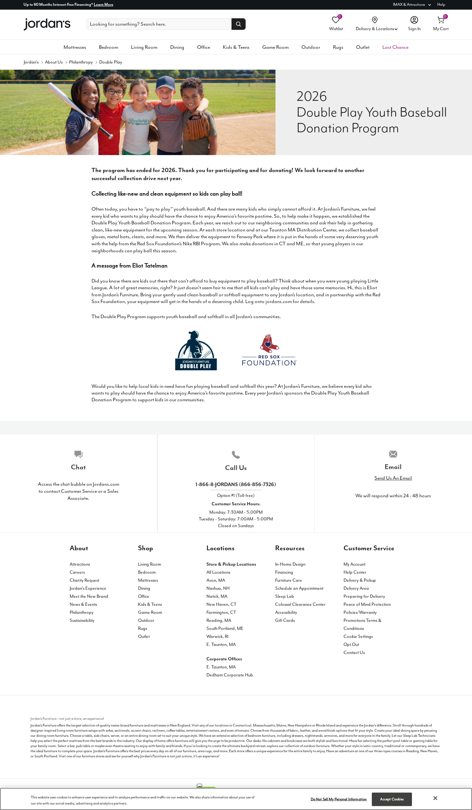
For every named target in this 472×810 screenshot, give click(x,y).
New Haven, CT (221, 604)
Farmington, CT (221, 612)
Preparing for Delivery (364, 596)
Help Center (355, 572)
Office (203, 47)
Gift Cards (285, 620)
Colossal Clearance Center (300, 604)
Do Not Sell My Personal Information (339, 799)
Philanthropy (81, 62)
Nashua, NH (218, 588)
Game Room (275, 47)
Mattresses (75, 47)
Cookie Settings (358, 636)
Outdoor (311, 47)
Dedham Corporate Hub (229, 675)
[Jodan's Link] (47, 25)
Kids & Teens (236, 47)
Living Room (144, 47)
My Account (354, 564)
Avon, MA (215, 580)
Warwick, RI (217, 636)
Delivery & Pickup (360, 580)
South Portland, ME (224, 628)
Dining (177, 47)
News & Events (83, 604)
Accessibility (286, 612)
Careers (77, 572)
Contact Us (354, 652)
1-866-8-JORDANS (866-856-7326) (236, 484)
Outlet (363, 47)
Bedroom (108, 47)
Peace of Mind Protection (367, 604)
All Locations (218, 572)
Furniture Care (288, 580)
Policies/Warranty (360, 612)
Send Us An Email (393, 478)
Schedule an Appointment (299, 588)
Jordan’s (31, 62)
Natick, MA (216, 596)
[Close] (435, 798)
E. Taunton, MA (221, 644)
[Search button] (239, 24)
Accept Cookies (392, 799)
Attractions (80, 564)
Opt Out (351, 644)
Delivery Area (356, 588)
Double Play (110, 62)
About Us (54, 62)
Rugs (338, 47)
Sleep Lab (284, 596)
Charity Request (84, 580)
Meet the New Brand (89, 596)
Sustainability (82, 620)
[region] (236, 799)
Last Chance (395, 47)
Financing (284, 572)
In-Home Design (290, 564)
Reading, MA (218, 620)
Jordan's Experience (88, 588)
